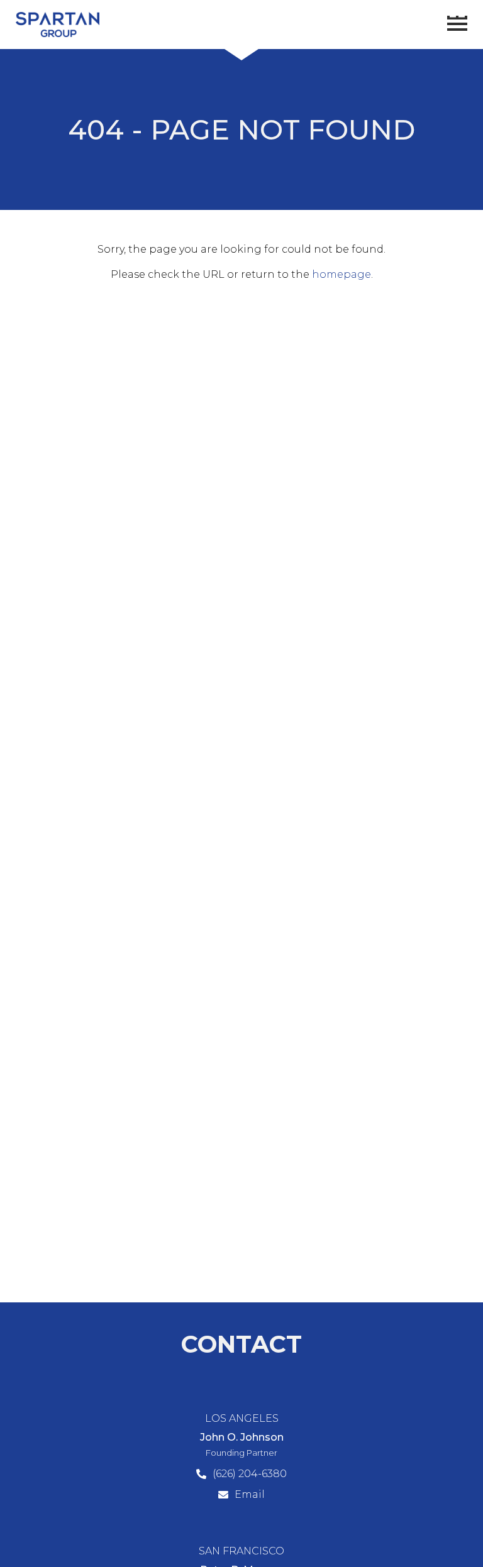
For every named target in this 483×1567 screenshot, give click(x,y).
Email (250, 1494)
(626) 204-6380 (250, 1474)
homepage (341, 274)
